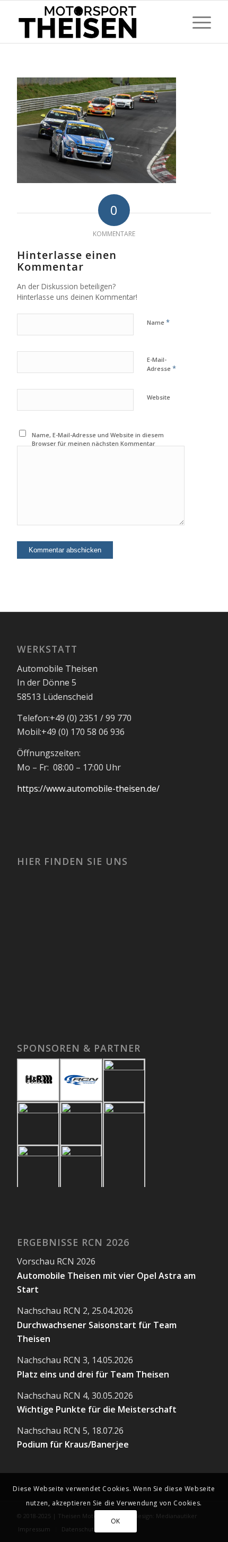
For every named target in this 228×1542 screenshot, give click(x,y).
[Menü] (196, 22)
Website (158, 397)
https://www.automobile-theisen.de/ (88, 788)
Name (158, 322)
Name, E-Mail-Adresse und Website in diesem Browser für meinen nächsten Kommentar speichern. (98, 443)
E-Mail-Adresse (161, 365)
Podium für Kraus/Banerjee (73, 1444)
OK (115, 1521)
